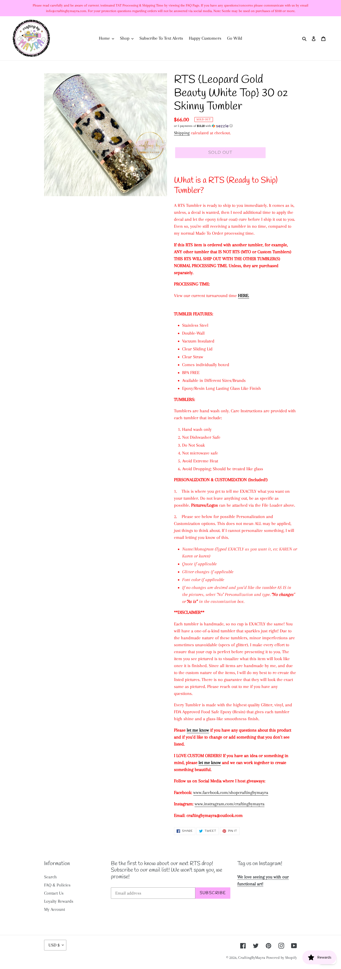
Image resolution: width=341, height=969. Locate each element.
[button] (203, 126)
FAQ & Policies (57, 885)
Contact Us (54, 893)
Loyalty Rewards (58, 901)
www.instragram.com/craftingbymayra (229, 803)
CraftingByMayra (251, 957)
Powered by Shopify (281, 957)
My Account (54, 909)
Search (50, 876)
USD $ (54, 945)
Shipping (182, 133)
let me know (198, 730)
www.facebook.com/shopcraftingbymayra (230, 792)
